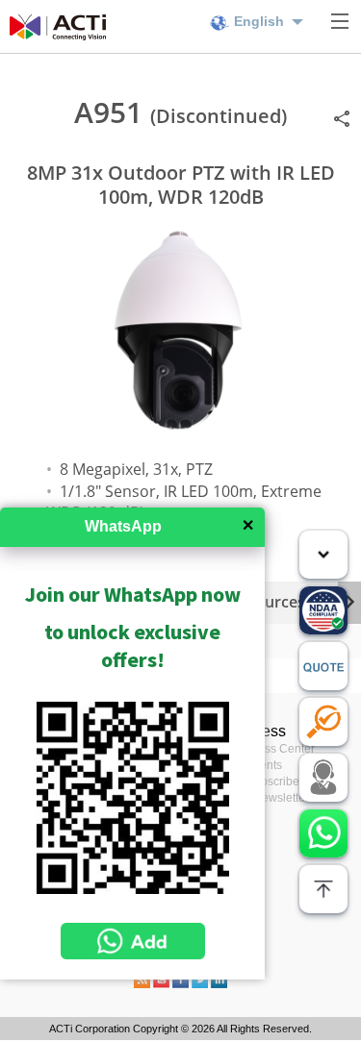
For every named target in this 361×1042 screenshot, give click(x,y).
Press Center (280, 749)
